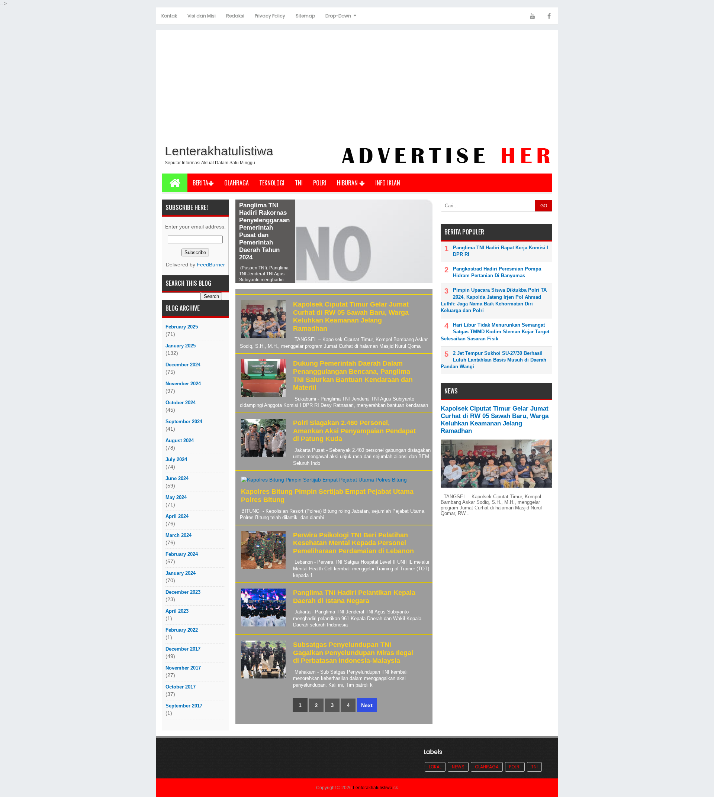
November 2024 (183, 383)
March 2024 (178, 535)
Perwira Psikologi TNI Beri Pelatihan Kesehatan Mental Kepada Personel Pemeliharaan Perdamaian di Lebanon (353, 543)
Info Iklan (387, 182)
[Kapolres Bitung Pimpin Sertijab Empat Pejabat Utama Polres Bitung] (323, 484)
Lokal (435, 767)
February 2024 (181, 554)
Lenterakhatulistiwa (372, 787)
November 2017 (183, 668)
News (458, 767)
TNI (299, 182)
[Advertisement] (357, 86)
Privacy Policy (270, 16)
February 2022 (181, 630)
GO (543, 205)
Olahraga (236, 182)
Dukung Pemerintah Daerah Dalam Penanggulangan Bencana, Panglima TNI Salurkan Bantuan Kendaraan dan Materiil (353, 375)
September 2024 (183, 421)
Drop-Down (338, 16)
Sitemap (305, 16)
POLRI (320, 182)
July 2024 (176, 459)
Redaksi (235, 16)
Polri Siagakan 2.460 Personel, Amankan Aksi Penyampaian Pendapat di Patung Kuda (354, 431)
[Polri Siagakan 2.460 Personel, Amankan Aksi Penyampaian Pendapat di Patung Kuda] (262, 457)
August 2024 (179, 440)
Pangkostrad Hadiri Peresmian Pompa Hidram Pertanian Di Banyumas (497, 272)
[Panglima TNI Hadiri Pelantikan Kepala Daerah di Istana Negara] (262, 626)
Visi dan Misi (201, 16)
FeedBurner (211, 265)
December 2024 (182, 364)
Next (367, 705)
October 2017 (180, 687)
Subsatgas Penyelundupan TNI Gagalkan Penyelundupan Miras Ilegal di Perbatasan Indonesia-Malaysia (353, 652)
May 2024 (176, 497)
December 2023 (182, 592)
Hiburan (348, 182)
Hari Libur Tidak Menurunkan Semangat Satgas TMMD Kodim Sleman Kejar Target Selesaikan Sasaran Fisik (495, 331)
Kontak (169, 16)
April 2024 (177, 516)
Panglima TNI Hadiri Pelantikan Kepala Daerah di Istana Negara (354, 597)
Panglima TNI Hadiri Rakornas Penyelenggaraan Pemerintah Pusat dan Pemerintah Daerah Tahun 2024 (264, 231)
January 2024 (180, 573)
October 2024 (180, 402)
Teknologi (271, 182)
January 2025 (180, 346)
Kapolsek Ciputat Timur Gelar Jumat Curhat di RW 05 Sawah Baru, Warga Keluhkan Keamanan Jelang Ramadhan (351, 316)
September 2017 (183, 706)
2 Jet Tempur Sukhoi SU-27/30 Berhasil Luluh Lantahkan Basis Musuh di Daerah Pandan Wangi (493, 359)
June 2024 (177, 478)
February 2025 (181, 327)
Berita (200, 182)
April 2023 (177, 611)
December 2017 (182, 649)
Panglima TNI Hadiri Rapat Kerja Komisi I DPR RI (500, 251)
